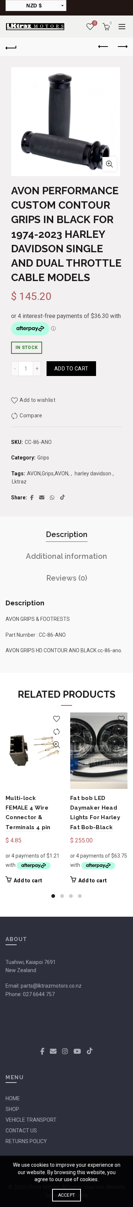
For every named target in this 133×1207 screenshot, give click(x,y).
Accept (66, 1195)
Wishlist (94, 23)
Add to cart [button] (28, 880)
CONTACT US (21, 1131)
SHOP (12, 1109)
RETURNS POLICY (26, 1141)
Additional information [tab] (66, 556)
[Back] (11, 47)
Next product (122, 47)
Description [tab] (67, 534)
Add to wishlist (37, 400)
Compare (31, 415)
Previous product (103, 47)
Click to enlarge (109, 164)
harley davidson (93, 473)
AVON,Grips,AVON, (48, 473)
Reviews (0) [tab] (66, 578)
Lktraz (19, 482)
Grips (43, 458)
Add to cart (71, 369)
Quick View (56, 744)
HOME (13, 1098)
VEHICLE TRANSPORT (31, 1120)
